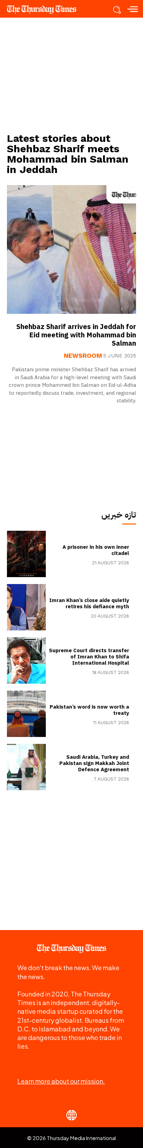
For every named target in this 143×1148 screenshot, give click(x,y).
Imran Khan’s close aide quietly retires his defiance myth (89, 603)
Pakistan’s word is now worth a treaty (89, 710)
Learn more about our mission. (61, 1081)
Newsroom (83, 356)
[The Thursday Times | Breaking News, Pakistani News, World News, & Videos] (45, 9)
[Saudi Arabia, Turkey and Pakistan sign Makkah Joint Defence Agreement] (26, 767)
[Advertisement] (71, 74)
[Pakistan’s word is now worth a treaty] (26, 714)
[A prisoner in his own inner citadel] (26, 554)
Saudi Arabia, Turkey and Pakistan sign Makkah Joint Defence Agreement (94, 763)
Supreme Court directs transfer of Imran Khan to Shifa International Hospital (89, 657)
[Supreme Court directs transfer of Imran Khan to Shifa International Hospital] (26, 660)
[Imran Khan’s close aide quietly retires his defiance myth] (26, 607)
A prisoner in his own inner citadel (95, 550)
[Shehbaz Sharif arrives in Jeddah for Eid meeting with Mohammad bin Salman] (71, 249)
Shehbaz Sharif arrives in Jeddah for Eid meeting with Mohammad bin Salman (76, 334)
